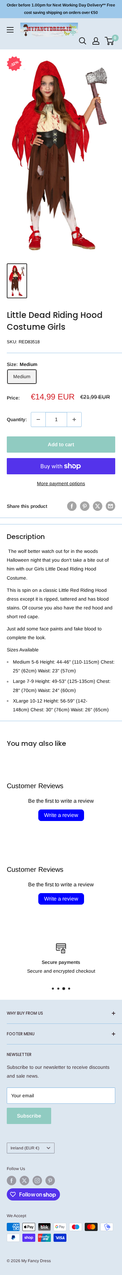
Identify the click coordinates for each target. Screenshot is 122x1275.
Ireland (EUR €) (25, 1148)
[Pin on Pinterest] (84, 506)
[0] (109, 41)
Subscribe (29, 1116)
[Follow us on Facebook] (11, 1180)
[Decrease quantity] (38, 419)
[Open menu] (10, 30)
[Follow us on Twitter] (24, 1180)
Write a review (61, 815)
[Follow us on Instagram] (37, 1180)
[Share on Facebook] (72, 506)
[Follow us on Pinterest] (50, 1180)
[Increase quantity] (74, 419)
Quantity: (17, 419)
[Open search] (82, 41)
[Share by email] (110, 506)
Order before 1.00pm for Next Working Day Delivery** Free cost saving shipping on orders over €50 (61, 9)
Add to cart (61, 444)
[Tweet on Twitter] (97, 506)
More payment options (61, 483)
